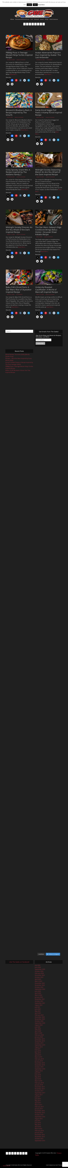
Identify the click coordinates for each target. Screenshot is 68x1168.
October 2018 (39, 1067)
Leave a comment (21, 59)
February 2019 (39, 1059)
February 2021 (39, 1015)
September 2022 (40, 989)
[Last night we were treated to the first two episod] (52, 486)
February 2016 (39, 1131)
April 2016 (38, 1127)
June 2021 (38, 1009)
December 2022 (40, 983)
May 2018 (38, 1077)
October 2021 (39, 1001)
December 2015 (40, 1135)
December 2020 (40, 1017)
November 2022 (40, 985)
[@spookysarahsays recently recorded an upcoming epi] (59, 629)
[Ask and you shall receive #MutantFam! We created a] (45, 890)
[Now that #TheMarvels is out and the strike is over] (52, 651)
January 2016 (39, 1133)
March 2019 (38, 1057)
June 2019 (38, 1051)
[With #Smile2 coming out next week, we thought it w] (38, 391)
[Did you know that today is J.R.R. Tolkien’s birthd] (45, 510)
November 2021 (40, 999)
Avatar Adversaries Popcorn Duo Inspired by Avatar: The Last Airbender (48, 55)
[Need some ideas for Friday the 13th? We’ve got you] (52, 859)
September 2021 (40, 1003)
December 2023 (40, 975)
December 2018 (40, 1063)
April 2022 (38, 993)
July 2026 (37, 965)
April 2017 (38, 1103)
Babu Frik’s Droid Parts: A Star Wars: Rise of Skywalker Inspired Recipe (19, 289)
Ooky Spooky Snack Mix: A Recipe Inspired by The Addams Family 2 (18, 172)
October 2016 (39, 1115)
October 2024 (39, 971)
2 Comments (19, 294)
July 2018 (37, 1073)
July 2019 (37, 1049)
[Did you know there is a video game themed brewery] (52, 755)
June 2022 (38, 991)
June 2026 (38, 967)
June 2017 (38, 1099)
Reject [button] (35, 4)
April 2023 (38, 979)
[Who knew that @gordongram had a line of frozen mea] (38, 762)
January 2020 (39, 1037)
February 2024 (39, 973)
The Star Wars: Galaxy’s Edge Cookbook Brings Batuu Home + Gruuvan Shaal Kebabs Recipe (48, 231)
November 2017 (40, 1089)
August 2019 (39, 1047)
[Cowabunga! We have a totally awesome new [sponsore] (38, 481)
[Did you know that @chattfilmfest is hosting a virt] (59, 881)
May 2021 (38, 1011)
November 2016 (40, 1113)
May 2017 (38, 1101)
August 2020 (39, 1025)
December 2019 (40, 1039)
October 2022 (39, 987)
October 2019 (39, 1043)
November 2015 (40, 1137)
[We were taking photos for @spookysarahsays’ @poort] (59, 485)
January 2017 (39, 1109)
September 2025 (40, 969)
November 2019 (40, 1041)
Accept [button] (29, 4)
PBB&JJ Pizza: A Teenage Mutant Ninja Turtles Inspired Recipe (19, 55)
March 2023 (38, 981)
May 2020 (38, 1029)
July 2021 (37, 1007)
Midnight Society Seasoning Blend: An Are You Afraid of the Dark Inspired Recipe (47, 172)
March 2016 (38, 1129)
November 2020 (40, 1019)
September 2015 (40, 1141)
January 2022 (39, 997)
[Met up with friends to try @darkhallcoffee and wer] (59, 390)
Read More (41, 4)
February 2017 (39, 1107)
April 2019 (38, 1055)
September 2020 (40, 1023)
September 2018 (40, 1069)
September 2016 (40, 1117)
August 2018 (39, 1071)
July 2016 (37, 1121)
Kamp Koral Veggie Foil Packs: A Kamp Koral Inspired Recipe (48, 112)
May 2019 (38, 1053)
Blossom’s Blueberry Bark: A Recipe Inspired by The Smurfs (19, 112)
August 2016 (39, 1119)
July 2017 (37, 1097)
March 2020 (38, 1033)
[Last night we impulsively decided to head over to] (38, 892)
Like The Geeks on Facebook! (19, 962)
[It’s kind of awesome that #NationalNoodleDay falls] (52, 384)
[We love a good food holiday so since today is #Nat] (45, 394)
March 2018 (38, 1081)
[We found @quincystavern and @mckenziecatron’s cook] (59, 776)
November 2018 (40, 1065)
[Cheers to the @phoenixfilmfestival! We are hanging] (45, 616)
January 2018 (39, 1085)
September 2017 (40, 1093)
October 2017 (39, 1091)
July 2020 (37, 1027)
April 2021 (38, 1013)
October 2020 (39, 1021)
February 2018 (39, 1083)
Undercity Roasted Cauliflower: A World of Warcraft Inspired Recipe (46, 289)
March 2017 (38, 1105)
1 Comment (49, 59)
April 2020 (38, 1031)
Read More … (14, 74)
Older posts (5, 1166)
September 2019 (40, 1045)
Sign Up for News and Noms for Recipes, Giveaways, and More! (48, 336)
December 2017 (40, 1087)
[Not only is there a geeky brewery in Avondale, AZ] (45, 762)
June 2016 (38, 1123)
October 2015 (39, 1139)
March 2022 (38, 995)
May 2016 (38, 1125)
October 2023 (39, 977)
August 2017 (39, 1095)
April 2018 (38, 1079)
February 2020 (39, 1035)
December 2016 (40, 1111)
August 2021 (39, 1005)
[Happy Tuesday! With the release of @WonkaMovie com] (38, 630)
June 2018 (38, 1075)
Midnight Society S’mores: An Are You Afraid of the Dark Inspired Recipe (19, 229)
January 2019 (39, 1061)
